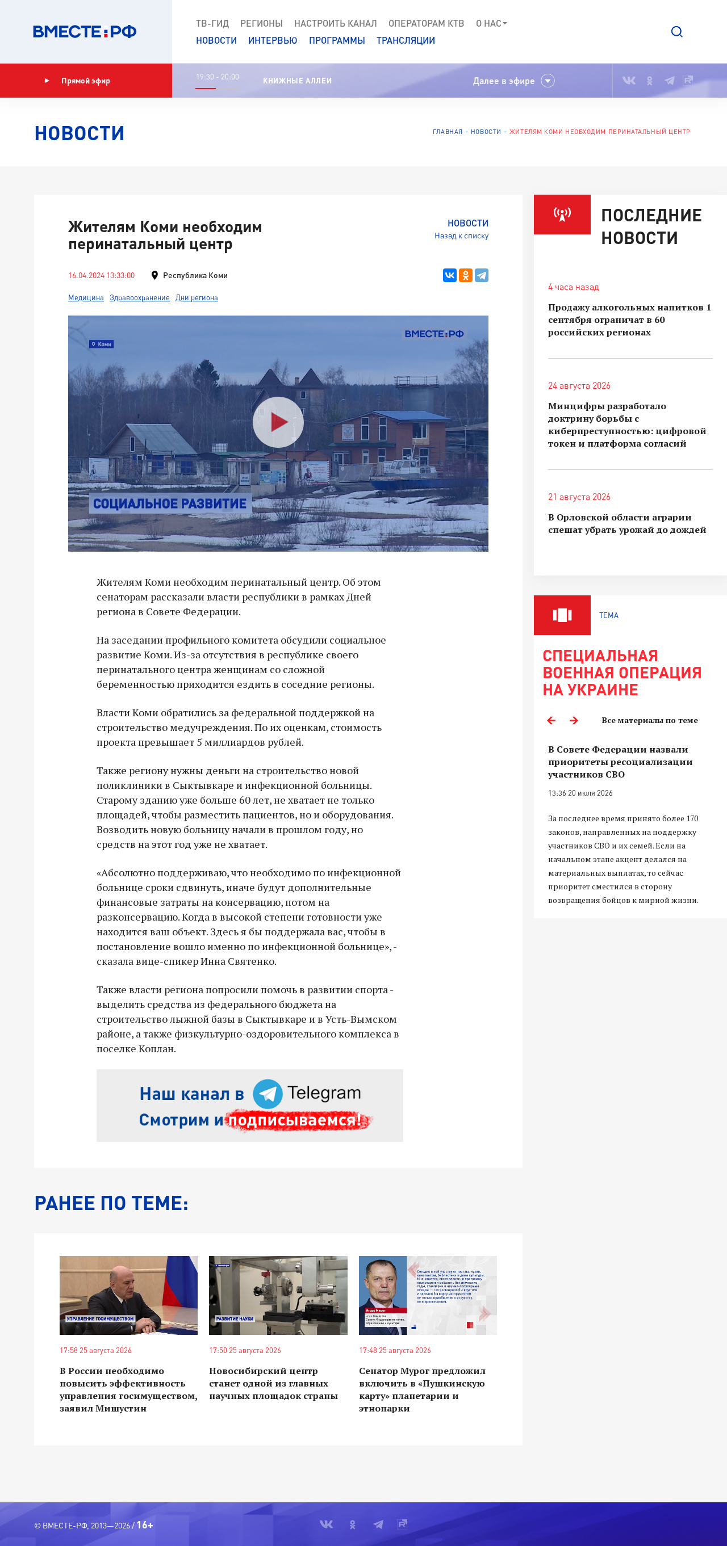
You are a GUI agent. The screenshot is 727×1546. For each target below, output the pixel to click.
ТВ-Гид (212, 23)
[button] (677, 32)
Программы (337, 40)
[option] (630, 825)
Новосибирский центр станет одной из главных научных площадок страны (273, 1383)
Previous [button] (551, 720)
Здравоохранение (140, 297)
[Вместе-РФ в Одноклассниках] (650, 80)
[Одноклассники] (466, 275)
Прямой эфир (85, 80)
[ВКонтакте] (450, 275)
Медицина (86, 297)
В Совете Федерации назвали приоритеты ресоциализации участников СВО (620, 761)
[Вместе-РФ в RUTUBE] (688, 80)
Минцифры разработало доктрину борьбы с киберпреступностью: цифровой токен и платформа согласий (627, 424)
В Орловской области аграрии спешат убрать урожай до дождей (627, 523)
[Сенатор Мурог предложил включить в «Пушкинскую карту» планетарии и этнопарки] (428, 1295)
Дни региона (197, 297)
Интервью (273, 40)
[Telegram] (481, 275)
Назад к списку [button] (461, 235)
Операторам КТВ (426, 23)
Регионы (261, 23)
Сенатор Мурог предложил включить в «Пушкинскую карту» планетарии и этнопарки (422, 1389)
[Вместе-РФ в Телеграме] (670, 80)
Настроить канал (335, 23)
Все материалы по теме (650, 720)
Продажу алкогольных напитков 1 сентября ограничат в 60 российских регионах (629, 319)
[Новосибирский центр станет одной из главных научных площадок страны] (278, 1295)
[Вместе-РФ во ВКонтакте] (629, 80)
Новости (216, 40)
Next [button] (573, 720)
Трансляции (406, 40)
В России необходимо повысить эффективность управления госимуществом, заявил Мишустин (128, 1389)
